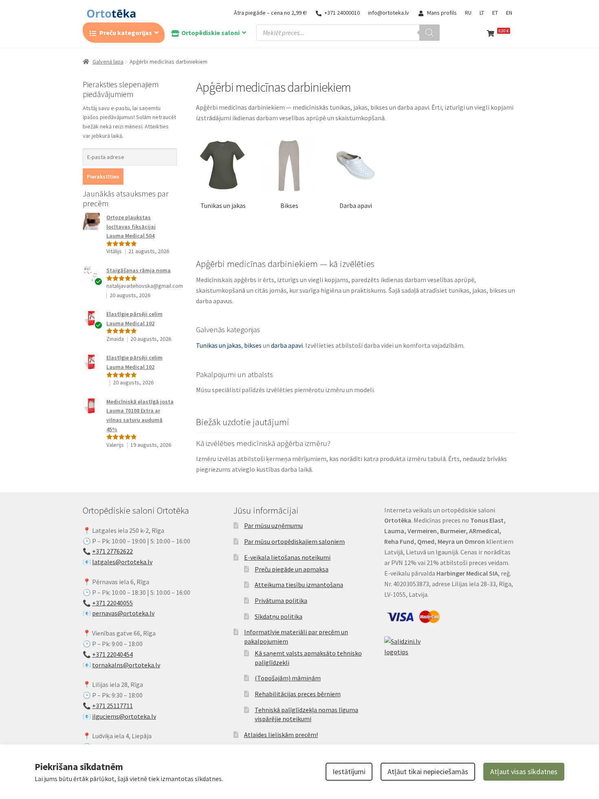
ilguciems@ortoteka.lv (124, 716)
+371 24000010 (342, 12)
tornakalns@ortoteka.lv (126, 665)
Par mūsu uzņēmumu (273, 525)
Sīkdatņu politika (278, 616)
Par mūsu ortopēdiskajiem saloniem (294, 541)
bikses (253, 345)
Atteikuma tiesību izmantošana (299, 584)
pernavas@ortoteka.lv (123, 613)
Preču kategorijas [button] (125, 33)
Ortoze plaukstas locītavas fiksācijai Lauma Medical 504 (131, 226)
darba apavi (287, 345)
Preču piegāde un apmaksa (291, 569)
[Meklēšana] (429, 32)
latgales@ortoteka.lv (122, 562)
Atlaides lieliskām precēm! (281, 735)
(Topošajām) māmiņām (288, 678)
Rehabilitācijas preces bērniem (298, 694)
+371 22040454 (112, 654)
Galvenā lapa (107, 61)
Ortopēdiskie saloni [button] (210, 33)
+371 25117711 (112, 706)
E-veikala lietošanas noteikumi (287, 557)
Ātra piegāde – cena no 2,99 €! (270, 12)
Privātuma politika (281, 600)
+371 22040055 (112, 603)
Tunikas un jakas (218, 345)
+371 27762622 (112, 551)
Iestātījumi (349, 771)
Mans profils (442, 12)
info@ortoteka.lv (388, 12)
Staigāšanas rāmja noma (138, 270)
